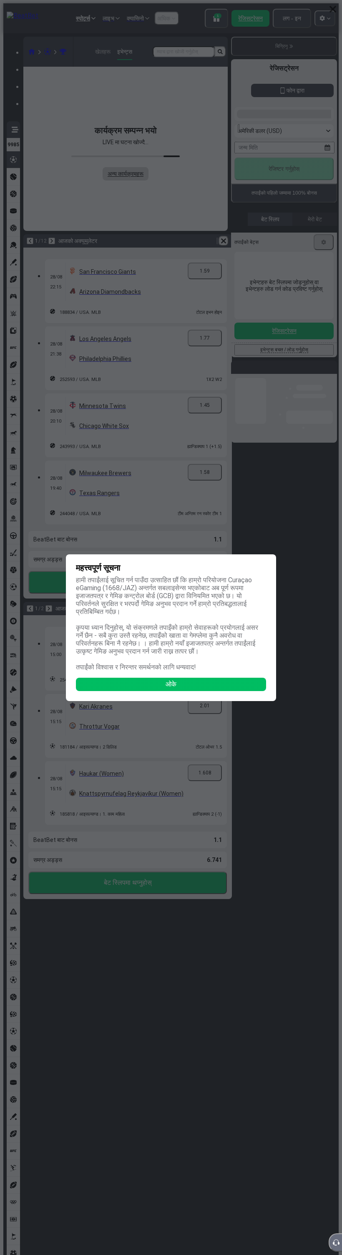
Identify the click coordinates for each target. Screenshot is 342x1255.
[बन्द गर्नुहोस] (333, 9)
